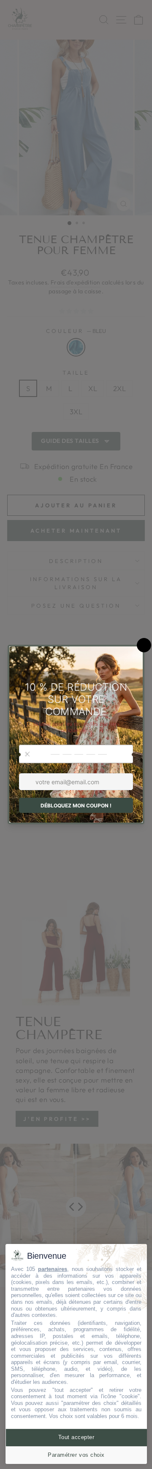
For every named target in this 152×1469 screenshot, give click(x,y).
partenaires (52, 1269)
